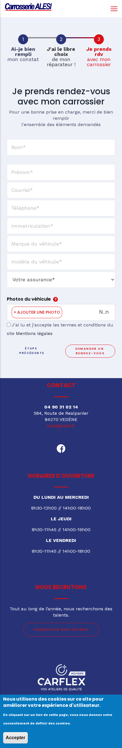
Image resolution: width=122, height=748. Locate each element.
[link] (23, 39)
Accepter (15, 737)
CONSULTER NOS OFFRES (61, 630)
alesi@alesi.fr (61, 425)
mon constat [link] (23, 54)
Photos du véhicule (29, 299)
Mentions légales (34, 333)
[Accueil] (28, 7)
